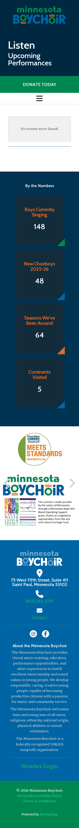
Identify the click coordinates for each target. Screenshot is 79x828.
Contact (39, 617)
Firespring (49, 814)
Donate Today (39, 84)
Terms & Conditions (39, 801)
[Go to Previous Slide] (7, 483)
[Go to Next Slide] (72, 483)
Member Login (39, 766)
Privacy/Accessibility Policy (39, 796)
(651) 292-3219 (39, 601)
